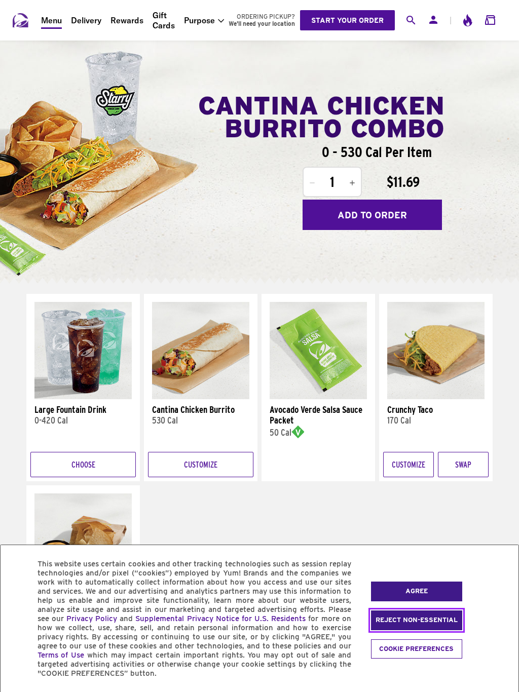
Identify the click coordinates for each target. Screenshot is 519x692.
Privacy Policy (91, 618)
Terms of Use (61, 655)
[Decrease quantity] (312, 183)
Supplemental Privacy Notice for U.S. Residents (220, 618)
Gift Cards (164, 20)
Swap (463, 465)
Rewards (126, 20)
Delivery (86, 20)
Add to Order (372, 215)
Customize (200, 465)
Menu (51, 20)
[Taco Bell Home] (21, 20)
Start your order (347, 20)
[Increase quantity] (352, 183)
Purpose (199, 20)
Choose (83, 465)
